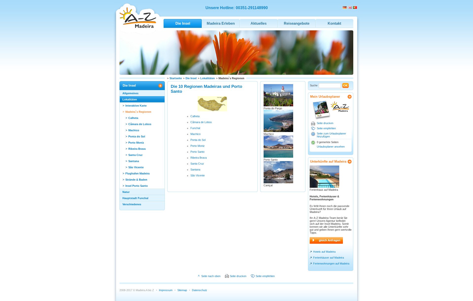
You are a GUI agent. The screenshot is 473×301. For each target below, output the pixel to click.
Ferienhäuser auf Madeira (328, 257)
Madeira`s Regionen (138, 111)
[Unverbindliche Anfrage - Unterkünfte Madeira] (326, 242)
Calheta (133, 117)
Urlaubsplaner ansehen (331, 146)
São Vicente (136, 167)
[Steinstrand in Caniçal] (278, 182)
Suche (314, 85)
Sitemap (182, 290)
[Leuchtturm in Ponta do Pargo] (278, 105)
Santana (133, 161)
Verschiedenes (131, 204)
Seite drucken (325, 123)
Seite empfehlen (326, 128)
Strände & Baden (136, 179)
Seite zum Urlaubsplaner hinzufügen (331, 135)
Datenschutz (199, 290)
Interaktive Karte (136, 105)
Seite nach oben (210, 276)
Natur (126, 191)
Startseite (175, 78)
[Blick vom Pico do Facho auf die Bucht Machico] (278, 131)
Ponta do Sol (136, 136)
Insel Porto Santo (136, 185)
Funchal (195, 128)
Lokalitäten (207, 78)
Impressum (165, 290)
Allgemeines (130, 93)
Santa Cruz (135, 154)
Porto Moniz (136, 142)
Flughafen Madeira (137, 173)
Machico (133, 130)
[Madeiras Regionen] (212, 110)
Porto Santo (197, 151)
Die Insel (191, 78)
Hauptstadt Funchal (135, 198)
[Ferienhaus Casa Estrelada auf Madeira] (324, 186)
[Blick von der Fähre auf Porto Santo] (278, 156)
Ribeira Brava (137, 148)
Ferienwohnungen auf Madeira (331, 263)
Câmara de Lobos (139, 124)
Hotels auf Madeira (324, 251)
